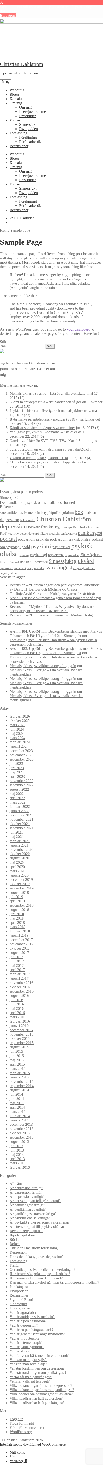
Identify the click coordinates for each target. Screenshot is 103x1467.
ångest (64, 567)
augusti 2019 (19, 892)
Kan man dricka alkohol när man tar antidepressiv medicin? (54, 1282)
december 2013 (21, 1124)
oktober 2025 (20, 721)
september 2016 (22, 991)
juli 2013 (16, 1146)
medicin (54, 533)
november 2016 (21, 983)
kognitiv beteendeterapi (23, 533)
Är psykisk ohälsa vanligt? (30, 1218)
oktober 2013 (20, 1133)
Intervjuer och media (34, 112)
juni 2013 (17, 1150)
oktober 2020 (20, 854)
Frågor (15, 1265)
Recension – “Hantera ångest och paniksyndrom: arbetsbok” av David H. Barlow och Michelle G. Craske (55, 587)
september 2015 (22, 1043)
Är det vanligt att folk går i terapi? (35, 1201)
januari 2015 (19, 1077)
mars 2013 (17, 1163)
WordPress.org (21, 1432)
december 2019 (21, 880)
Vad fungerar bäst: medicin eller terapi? (39, 1355)
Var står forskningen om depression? (37, 1368)
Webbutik (17, 90)
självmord (6, 568)
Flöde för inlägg (22, 1423)
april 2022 (17, 798)
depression (13, 526)
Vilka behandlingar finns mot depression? (41, 1385)
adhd (3, 513)
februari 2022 (20, 806)
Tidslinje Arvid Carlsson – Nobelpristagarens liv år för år (52, 594)
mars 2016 (17, 1017)
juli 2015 (16, 1051)
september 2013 (22, 1137)
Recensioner (19, 146)
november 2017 (21, 944)
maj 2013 (17, 1154)
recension (27, 561)
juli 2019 (16, 897)
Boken (15, 1244)
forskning (50, 526)
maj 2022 (17, 794)
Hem (3, 230)
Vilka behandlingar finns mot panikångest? (42, 1390)
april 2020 (17, 867)
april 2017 (17, 970)
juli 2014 (16, 1094)
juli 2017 (16, 957)
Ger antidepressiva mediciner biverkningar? (42, 1269)
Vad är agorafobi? (23, 1312)
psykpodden (72, 555)
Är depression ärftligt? (26, 1188)
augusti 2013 (19, 1142)
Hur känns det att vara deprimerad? (36, 1278)
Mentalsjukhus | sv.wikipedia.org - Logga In (43, 666)
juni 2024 (17, 729)
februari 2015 (20, 1073)
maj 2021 (17, 837)
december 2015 (21, 1030)
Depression (18, 1252)
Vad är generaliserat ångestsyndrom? (37, 1334)
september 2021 (22, 828)
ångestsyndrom (8, 573)
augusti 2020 (19, 858)
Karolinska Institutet (86, 527)
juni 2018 (17, 914)
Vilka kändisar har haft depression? (36, 1398)
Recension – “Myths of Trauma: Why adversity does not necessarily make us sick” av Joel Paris (52, 609)
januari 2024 (19, 746)
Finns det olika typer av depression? (37, 1257)
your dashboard (78, 329)
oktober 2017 (20, 948)
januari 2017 (19, 978)
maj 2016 (17, 1008)
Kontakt (16, 99)
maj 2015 (17, 1060)
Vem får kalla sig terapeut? (30, 1381)
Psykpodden (28, 129)
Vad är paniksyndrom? (27, 1347)
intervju (66, 527)
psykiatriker (61, 547)
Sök (13, 1457)
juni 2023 (17, 768)
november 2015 (21, 1034)
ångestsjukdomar (84, 568)
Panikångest (19, 1287)
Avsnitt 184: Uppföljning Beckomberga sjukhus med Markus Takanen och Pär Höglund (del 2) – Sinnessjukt (56, 633)
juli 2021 (16, 832)
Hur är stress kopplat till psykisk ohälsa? (40, 1274)
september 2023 (22, 759)
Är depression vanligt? (27, 1196)
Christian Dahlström (21, 64)
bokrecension (27, 520)
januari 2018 (19, 935)
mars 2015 (17, 1069)
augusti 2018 (19, 910)
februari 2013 (20, 1167)
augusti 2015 (19, 1047)
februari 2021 (20, 841)
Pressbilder (27, 116)
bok (79, 512)
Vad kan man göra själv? (28, 1360)
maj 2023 (17, 772)
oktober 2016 (20, 987)
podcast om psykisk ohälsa (70, 539)
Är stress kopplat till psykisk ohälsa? (37, 1227)
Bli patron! (8, 15)
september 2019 (22, 888)
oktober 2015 (20, 1038)
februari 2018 (20, 931)
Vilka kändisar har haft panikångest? (37, 1403)
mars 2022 (17, 802)
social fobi (20, 568)
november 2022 (21, 781)
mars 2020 (17, 871)
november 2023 (21, 755)
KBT (3, 533)
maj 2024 (17, 733)
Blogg (14, 94)
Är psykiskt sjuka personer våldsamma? (39, 1222)
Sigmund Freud (21, 1300)
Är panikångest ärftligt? (27, 1205)
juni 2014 (17, 1099)
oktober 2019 (20, 884)
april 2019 (17, 901)
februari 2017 (20, 974)
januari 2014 (19, 1120)
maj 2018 (17, 918)
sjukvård (84, 561)
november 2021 (21, 819)
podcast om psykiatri (33, 539)
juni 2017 (17, 961)
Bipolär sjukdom (22, 1235)
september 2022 (22, 785)
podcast (8, 539)
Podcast (15, 120)
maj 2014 (17, 1103)
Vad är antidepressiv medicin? (32, 1317)
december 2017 (21, 940)
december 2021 (21, 815)
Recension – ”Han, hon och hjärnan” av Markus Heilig (51, 615)
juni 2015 (17, 1056)
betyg (44, 513)
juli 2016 (16, 1000)
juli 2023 (16, 764)
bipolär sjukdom (61, 513)
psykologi (38, 554)
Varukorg (18, 1461)
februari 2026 (20, 716)
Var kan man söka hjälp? (28, 1364)
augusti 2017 (19, 953)
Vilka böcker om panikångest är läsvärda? (41, 1394)
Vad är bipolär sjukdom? (28, 1321)
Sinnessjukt (27, 124)
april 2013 (17, 1159)
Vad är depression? (24, 1325)
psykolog (24, 555)
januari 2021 (19, 845)
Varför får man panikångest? (31, 1377)
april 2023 (17, 776)
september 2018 (22, 905)
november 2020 (21, 849)
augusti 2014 (19, 1090)
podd (26, 547)
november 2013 (21, 1129)
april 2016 (17, 1013)
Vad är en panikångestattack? (31, 1330)
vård (51, 567)
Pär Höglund (91, 554)
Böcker (15, 1239)
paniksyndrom (69, 533)
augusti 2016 (19, 996)
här (9, 375)
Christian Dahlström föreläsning (34, 1248)
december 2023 (21, 751)
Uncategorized (21, 1308)
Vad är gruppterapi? (24, 1338)
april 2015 (17, 1064)
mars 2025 (17, 725)
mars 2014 (17, 1111)
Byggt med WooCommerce (45, 1444)
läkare (44, 533)
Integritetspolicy (12, 1444)
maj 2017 (17, 965)
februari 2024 (20, 742)
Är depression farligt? (26, 1192)
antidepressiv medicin (23, 512)
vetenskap (39, 568)
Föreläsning (18, 133)
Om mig (16, 103)
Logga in (16, 1419)
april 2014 (17, 1107)
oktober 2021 (20, 824)
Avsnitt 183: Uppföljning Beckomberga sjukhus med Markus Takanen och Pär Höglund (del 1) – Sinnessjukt (56, 651)
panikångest (90, 533)
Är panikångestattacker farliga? (33, 1214)
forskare (34, 527)
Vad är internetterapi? (26, 1343)
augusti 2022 (19, 789)
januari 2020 (19, 875)
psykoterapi (56, 555)
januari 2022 (19, 811)
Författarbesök (30, 142)
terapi (30, 568)
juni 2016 (17, 1004)
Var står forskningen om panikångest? (38, 1373)
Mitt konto (17, 1452)
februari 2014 (20, 1116)
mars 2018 (17, 927)
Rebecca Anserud (9, 561)
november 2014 (21, 1081)
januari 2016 (19, 1026)
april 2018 (17, 922)
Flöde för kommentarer (27, 1427)
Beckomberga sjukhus (26, 1231)
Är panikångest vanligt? (28, 1209)
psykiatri (41, 546)
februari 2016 (20, 1021)
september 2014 (22, 1086)
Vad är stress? (20, 1351)
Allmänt (16, 1184)
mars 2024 (17, 738)
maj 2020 (17, 862)
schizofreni (41, 561)
